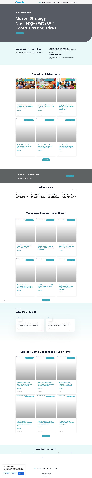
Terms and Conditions (41, 468)
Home (39, 2)
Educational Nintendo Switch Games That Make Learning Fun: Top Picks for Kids (66, 147)
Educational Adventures (46, 2)
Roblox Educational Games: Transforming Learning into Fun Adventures (25, 146)
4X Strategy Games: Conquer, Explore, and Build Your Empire (22, 196)
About (72, 2)
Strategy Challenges (65, 2)
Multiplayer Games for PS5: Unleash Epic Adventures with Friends (45, 286)
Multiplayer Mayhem (56, 2)
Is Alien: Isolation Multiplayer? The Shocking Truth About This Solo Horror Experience (46, 247)
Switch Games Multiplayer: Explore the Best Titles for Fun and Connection (24, 246)
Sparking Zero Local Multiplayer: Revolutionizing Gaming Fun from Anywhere (25, 286)
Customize (7, 473)
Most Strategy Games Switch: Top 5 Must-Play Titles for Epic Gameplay (65, 384)
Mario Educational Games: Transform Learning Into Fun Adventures (46, 106)
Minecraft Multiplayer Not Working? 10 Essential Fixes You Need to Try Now (66, 246)
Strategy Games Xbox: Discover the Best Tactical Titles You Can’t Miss (69, 196)
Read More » (19, 110)
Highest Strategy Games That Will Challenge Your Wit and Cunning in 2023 (46, 422)
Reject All (14, 473)
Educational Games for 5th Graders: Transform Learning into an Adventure (25, 106)
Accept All (21, 473)
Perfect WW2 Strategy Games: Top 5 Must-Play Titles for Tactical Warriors (38, 196)
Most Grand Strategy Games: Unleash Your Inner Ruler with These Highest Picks (24, 423)
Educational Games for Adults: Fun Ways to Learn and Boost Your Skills (45, 146)
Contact (75, 2)
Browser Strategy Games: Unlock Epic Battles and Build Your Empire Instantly (46, 384)
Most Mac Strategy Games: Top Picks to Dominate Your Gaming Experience (53, 196)
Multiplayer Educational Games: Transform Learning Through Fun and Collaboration (66, 107)
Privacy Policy (48, 468)
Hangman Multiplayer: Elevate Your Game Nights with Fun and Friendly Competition (66, 287)
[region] (14, 470)
